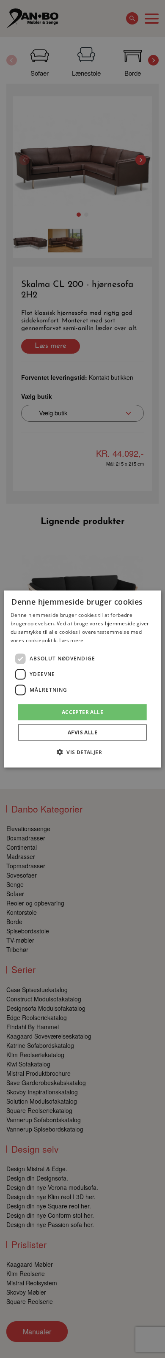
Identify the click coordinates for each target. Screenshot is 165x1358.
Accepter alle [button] (82, 711)
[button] (82, 752)
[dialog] (82, 679)
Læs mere (71, 640)
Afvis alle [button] (82, 732)
